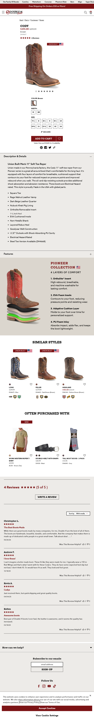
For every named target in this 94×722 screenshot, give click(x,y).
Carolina (25, 2)
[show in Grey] (63, 455)
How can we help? (13, 647)
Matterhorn (36, 2)
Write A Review (47, 497)
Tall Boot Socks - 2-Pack (73, 458)
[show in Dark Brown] (36, 384)
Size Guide (47, 132)
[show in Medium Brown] (63, 384)
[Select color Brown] (33, 103)
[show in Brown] (9, 455)
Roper (42, 20)
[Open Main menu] (3, 12)
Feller (38, 387)
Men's (27, 20)
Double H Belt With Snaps (47, 458)
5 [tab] (47, 91)
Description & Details (15, 156)
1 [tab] (36, 91)
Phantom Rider (61, 2)
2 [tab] (38, 91)
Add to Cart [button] (43, 138)
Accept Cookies (47, 708)
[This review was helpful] (83, 544)
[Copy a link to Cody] (54, 147)
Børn (72, 2)
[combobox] (78, 513)
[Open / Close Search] (85, 12)
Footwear (34, 20)
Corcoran (48, 2)
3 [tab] (41, 91)
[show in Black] (36, 455)
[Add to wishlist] (31, 384)
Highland (66, 387)
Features (8, 253)
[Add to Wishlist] (59, 138)
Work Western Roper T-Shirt (19, 459)
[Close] (90, 695)
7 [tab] (52, 91)
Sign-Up (47, 669)
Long (11, 387)
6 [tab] (49, 91)
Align (80, 2)
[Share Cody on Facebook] (46, 147)
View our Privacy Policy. (29, 702)
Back (21, 20)
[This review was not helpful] (87, 544)
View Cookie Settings (47, 715)
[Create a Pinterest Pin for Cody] (41, 147)
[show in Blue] (9, 384)
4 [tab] (44, 91)
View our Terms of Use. (50, 702)
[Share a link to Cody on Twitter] (50, 147)
